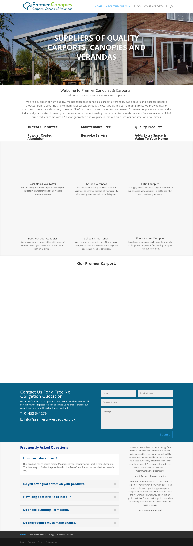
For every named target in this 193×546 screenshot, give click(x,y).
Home (98, 6)
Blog (137, 6)
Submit (165, 434)
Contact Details (155, 6)
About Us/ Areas (116, 6)
